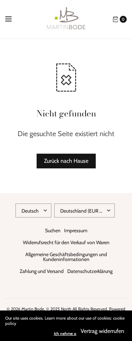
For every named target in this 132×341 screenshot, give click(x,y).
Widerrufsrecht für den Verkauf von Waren (66, 242)
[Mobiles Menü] (13, 19)
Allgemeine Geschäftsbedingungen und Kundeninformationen (66, 256)
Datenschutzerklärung (90, 271)
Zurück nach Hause (66, 161)
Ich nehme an (66, 334)
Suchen (53, 230)
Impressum (75, 230)
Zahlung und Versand (42, 271)
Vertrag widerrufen (102, 331)
